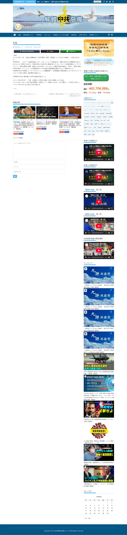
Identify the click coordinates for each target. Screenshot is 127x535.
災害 (89, 131)
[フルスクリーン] (112, 159)
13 (99, 508)
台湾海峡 (86, 124)
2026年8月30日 (18, 120)
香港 (93, 134)
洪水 (85, 131)
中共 (101, 110)
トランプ (86, 106)
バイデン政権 (100, 106)
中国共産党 (108, 113)
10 (86, 508)
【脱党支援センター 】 (23, 47)
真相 (19, 35)
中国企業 (102, 113)
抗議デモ (96, 124)
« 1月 (85, 518)
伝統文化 (74, 35)
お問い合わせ (83, 35)
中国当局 (92, 117)
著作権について (94, 35)
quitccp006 (27, 120)
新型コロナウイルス (106, 124)
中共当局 (86, 113)
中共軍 (92, 113)
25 (90, 513)
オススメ (16, 133)
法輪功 (99, 127)
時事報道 (39, 35)
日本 (95, 127)
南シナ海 (103, 120)
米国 (97, 131)
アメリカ (86, 103)
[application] (99, 152)
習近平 (102, 131)
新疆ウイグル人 (88, 127)
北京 (91, 120)
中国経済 (99, 117)
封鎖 (91, 124)
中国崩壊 (86, 117)
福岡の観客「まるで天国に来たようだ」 (26, 94)
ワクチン (91, 110)
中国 (97, 113)
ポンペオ (107, 106)
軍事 (85, 134)
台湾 (108, 120)
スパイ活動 (110, 103)
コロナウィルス (102, 103)
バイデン (92, 106)
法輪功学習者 (106, 127)
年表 (15, 88)
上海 (97, 110)
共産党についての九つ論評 (61, 35)
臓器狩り (107, 131)
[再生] (86, 159)
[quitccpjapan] (14, 34)
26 (94, 513)
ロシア (86, 110)
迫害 (89, 134)
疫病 (93, 131)
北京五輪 (96, 120)
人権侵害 (110, 117)
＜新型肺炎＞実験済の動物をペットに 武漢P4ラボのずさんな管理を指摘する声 (64, 95)
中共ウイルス (107, 110)
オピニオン (47, 35)
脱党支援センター (28, 35)
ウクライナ (93, 103)
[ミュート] (109, 159)
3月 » (89, 518)
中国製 (104, 117)
